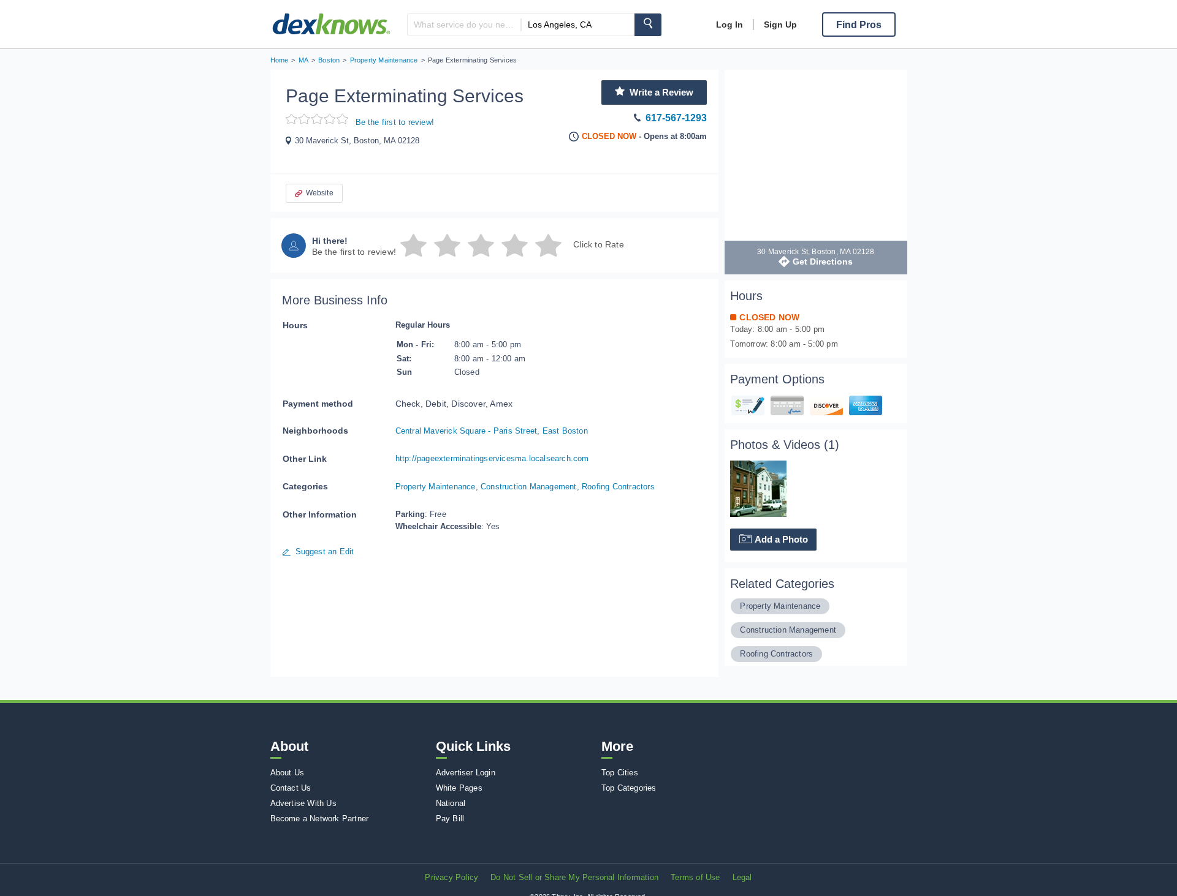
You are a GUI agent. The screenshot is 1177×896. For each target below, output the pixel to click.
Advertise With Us (303, 803)
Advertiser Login (465, 772)
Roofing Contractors (618, 486)
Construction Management (529, 486)
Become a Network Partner (319, 818)
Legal (742, 877)
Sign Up (780, 24)
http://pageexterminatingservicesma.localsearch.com (492, 458)
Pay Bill (450, 818)
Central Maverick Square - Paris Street (466, 430)
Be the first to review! (395, 122)
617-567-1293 (676, 118)
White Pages (459, 787)
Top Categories (629, 787)
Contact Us (290, 787)
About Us (287, 772)
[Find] (647, 24)
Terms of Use (695, 877)
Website (319, 193)
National (451, 803)
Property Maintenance (435, 486)
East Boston (565, 430)
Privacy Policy (451, 877)
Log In (729, 24)
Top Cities (619, 772)
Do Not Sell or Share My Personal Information (574, 877)
